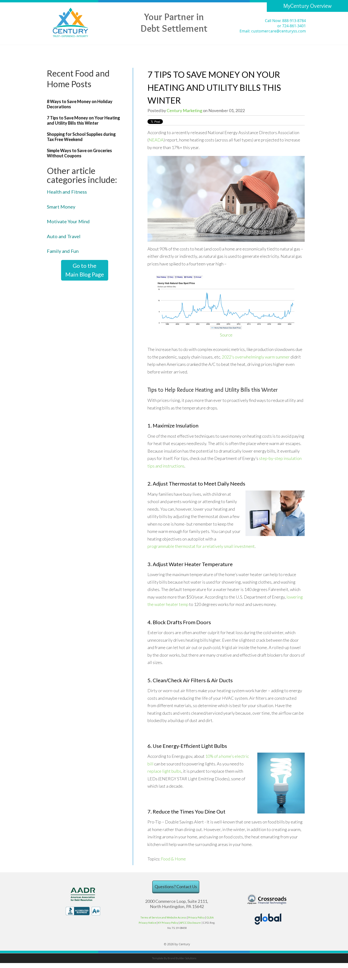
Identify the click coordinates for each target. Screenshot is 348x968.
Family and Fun (63, 251)
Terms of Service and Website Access (163, 917)
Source (226, 334)
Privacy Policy (196, 917)
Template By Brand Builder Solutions (174, 958)
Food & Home (173, 858)
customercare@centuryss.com (278, 31)
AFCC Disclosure (190, 922)
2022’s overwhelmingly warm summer (256, 356)
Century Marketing (184, 110)
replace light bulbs (164, 771)
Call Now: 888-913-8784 (285, 20)
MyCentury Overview (307, 5)
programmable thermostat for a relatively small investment (201, 546)
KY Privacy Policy (168, 922)
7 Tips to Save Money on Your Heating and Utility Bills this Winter (83, 120)
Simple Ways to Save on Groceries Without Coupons (79, 153)
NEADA (156, 139)
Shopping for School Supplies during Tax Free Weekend (81, 137)
